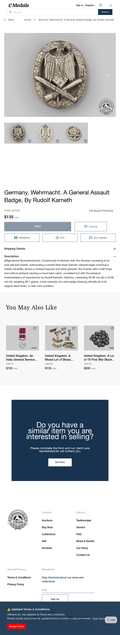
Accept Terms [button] (16, 626)
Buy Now (47, 527)
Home (27, 19)
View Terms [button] (98, 618)
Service (80, 527)
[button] (111, 5)
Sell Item (60, 462)
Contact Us (83, 555)
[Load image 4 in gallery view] (18, 133)
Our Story (82, 548)
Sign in (79, 5)
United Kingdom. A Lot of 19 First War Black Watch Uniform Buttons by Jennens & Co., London (99, 358)
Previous (11, 76)
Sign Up (55, 599)
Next (108, 76)
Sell (44, 541)
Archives (47, 548)
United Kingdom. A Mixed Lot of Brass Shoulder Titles (58, 358)
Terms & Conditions (19, 577)
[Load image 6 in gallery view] (74, 133)
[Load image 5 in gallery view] (46, 133)
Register (89, 5)
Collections (48, 534)
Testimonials (83, 520)
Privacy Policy (15, 584)
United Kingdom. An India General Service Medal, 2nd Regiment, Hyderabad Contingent (21, 358)
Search (105, 12)
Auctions (47, 520)
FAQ (79, 534)
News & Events (85, 541)
